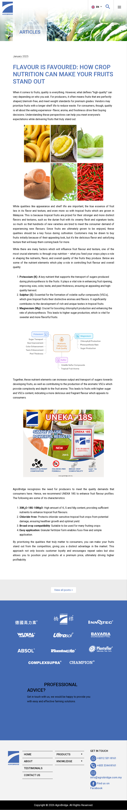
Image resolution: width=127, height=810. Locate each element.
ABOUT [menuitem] (28, 761)
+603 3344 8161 (106, 765)
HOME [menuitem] (27, 754)
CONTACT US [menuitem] (32, 775)
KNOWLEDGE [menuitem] (64, 761)
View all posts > (63, 590)
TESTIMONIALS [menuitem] (33, 768)
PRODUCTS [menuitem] (63, 754)
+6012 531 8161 (106, 758)
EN (97, 7)
